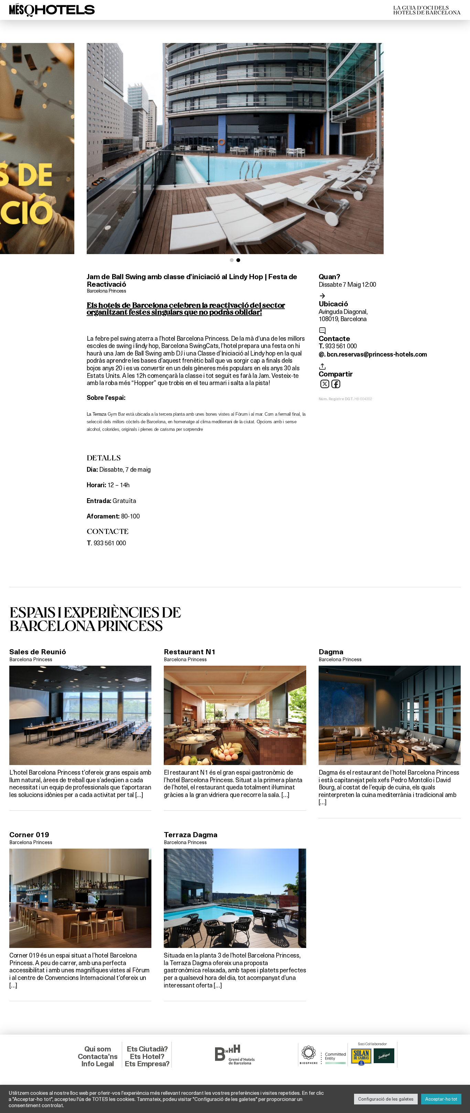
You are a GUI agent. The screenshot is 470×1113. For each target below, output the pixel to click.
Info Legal (97, 1063)
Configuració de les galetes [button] (386, 1099)
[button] (232, 260)
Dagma (331, 651)
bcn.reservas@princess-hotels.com (377, 354)
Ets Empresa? (147, 1063)
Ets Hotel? (147, 1056)
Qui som (97, 1049)
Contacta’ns (97, 1056)
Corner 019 (29, 834)
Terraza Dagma (190, 834)
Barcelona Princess (106, 290)
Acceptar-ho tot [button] (441, 1099)
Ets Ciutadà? (147, 1049)
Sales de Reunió (37, 651)
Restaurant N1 (190, 651)
